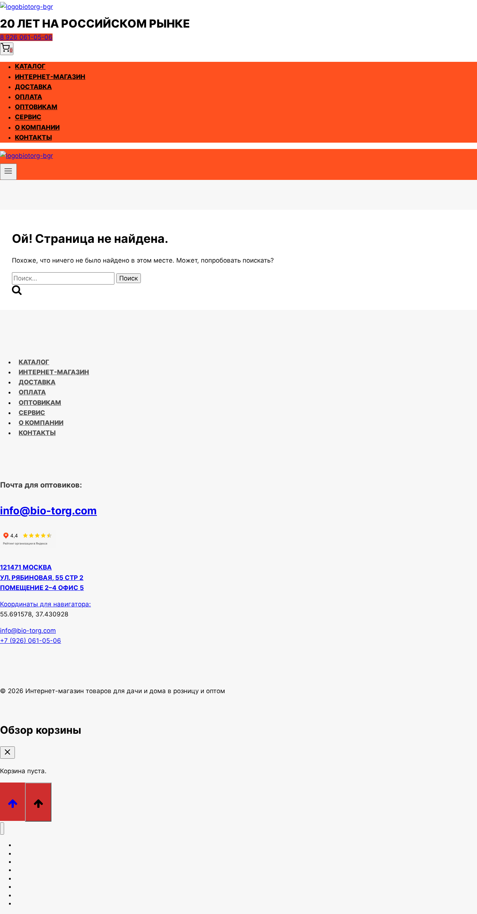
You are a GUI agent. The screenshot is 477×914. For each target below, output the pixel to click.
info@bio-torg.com (48, 510)
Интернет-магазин (50, 76)
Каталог (30, 66)
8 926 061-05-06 (26, 37)
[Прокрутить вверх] (12, 802)
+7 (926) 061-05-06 (30, 640)
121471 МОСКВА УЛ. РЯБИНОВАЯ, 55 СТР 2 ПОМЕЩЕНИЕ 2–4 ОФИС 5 (42, 577)
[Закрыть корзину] (7, 752)
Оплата (28, 97)
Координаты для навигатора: (45, 604)
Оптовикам (36, 107)
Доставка (33, 87)
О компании (37, 127)
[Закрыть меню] (2, 828)
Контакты (33, 137)
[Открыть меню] (8, 172)
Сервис (28, 117)
